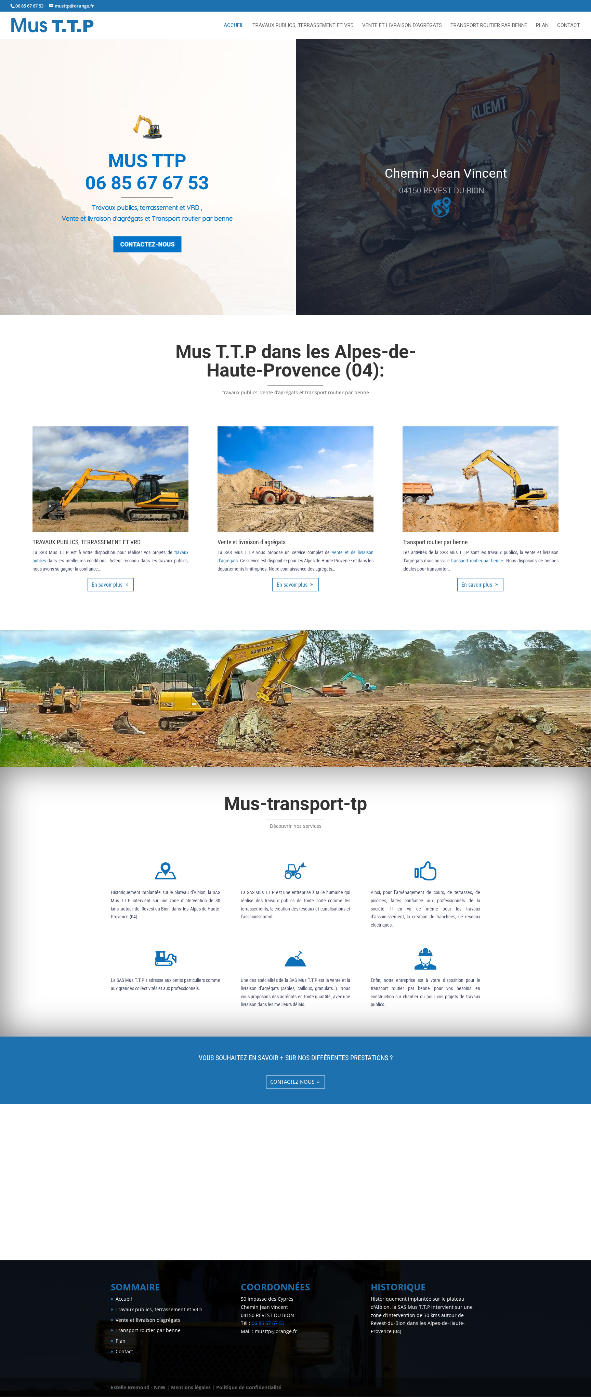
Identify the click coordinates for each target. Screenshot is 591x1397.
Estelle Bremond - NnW (138, 1387)
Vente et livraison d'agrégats (252, 542)
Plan (542, 25)
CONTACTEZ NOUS (292, 1081)
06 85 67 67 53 (29, 6)
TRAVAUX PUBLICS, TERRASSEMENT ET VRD (86, 542)
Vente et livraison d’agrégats (402, 25)
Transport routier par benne (488, 25)
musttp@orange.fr (276, 1331)
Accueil (234, 25)
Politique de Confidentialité (248, 1387)
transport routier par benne (477, 560)
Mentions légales (191, 1387)
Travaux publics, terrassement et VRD (303, 25)
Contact (568, 25)
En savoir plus (107, 584)
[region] (295, 176)
